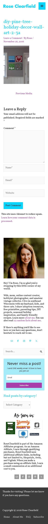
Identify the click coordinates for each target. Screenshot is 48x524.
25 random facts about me (27, 320)
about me (30, 318)
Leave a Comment (13, 38)
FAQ (28, 517)
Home (7, 517)
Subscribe (24, 385)
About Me (18, 517)
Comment (9, 128)
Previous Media (24, 93)
